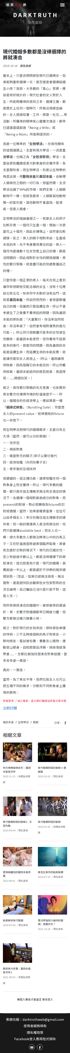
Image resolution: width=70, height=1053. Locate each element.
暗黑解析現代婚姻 (13, 920)
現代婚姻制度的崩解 (49, 822)
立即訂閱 (10, 707)
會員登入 (47, 999)
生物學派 (23, 722)
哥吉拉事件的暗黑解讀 (50, 872)
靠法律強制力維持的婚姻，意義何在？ (50, 922)
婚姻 (35, 722)
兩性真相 (25, 66)
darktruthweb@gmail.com (43, 1019)
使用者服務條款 (35, 1025)
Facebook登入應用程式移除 (35, 1038)
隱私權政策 (35, 1032)
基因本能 (8, 722)
